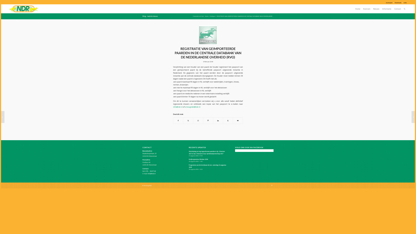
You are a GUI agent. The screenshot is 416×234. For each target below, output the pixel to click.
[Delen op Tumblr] (228, 120)
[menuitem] (389, 2)
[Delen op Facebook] (178, 120)
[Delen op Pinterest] (208, 120)
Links (405, 2)
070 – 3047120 (150, 171)
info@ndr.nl (178, 107)
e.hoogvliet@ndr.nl (192, 107)
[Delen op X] (188, 120)
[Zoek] (404, 9)
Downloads (398, 2)
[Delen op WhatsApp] (198, 120)
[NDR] (23, 9)
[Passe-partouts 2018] (413, 117)
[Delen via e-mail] (238, 120)
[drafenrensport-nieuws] (208, 35)
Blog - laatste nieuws (150, 16)
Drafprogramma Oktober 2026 (198, 159)
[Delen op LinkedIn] (218, 120)
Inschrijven (389, 2)
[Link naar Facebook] (272, 185)
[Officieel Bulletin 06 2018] (2, 117)
